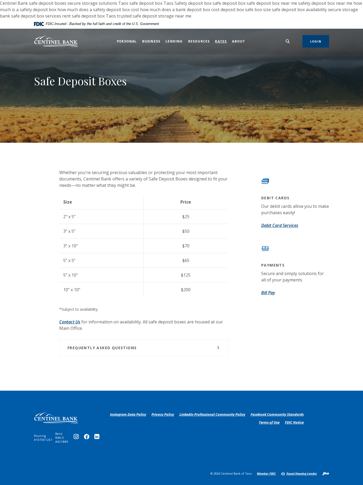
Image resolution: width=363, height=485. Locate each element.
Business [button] (151, 41)
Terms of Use (269, 422)
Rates (221, 41)
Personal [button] (127, 41)
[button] (143, 347)
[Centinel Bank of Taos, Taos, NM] (56, 41)
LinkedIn (98, 438)
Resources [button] (199, 41)
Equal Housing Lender (301, 473)
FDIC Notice (294, 422)
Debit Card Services (279, 225)
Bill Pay (268, 293)
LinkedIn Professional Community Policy (212, 414)
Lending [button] (174, 41)
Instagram (77, 438)
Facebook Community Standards (277, 414)
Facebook (88, 438)
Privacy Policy (162, 414)
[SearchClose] (288, 41)
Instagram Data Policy (128, 414)
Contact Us (69, 322)
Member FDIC (266, 473)
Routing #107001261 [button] (43, 438)
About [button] (238, 41)
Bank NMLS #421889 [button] (61, 438)
